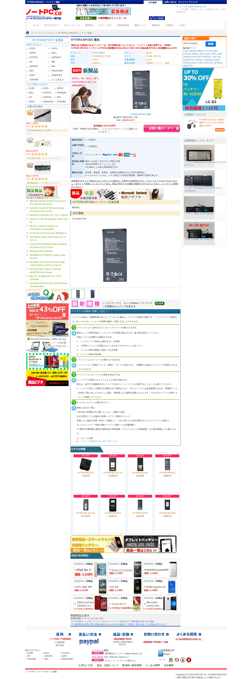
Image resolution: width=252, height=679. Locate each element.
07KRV (200, 63)
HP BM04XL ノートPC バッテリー (43, 183)
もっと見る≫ (57, 79)
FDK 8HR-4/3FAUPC (202, 57)
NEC (31, 71)
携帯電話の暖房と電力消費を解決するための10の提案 (99, 624)
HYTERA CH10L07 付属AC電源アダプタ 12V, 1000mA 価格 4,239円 (212, 122)
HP (30, 62)
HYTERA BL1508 (140, 473)
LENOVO (33, 66)
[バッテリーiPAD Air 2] (90, 569)
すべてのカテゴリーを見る (47, 39)
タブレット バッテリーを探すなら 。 (122, 660)
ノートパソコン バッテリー (42, 33)
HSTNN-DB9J (189, 63)
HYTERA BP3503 (113, 513)
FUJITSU (33, 57)
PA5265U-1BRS (212, 60)
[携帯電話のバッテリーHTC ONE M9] (90, 586)
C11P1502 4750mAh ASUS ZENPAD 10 (48, 233)
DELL (54, 53)
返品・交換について (107, 665)
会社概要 (168, 665)
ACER (32, 48)
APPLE (32, 53)
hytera (134, 303)
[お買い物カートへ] (157, 18)
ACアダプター (34, 44)
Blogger (166, 654)
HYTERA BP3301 (167, 473)
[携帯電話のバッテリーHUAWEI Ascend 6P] (160, 569)
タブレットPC (105, 25)
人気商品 (169, 25)
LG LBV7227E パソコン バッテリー (43, 158)
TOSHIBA (33, 79)
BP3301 (76, 207)
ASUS (54, 48)
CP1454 (209, 51)
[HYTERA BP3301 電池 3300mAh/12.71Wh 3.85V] (125, 254)
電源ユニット (140, 25)
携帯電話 (89, 25)
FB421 (195, 54)
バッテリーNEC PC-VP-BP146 (199, 214)
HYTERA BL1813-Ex (85, 513)
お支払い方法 (86, 665)
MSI (53, 66)
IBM (53, 62)
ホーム (37, 25)
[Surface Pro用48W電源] (140, 194)
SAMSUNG (56, 75)
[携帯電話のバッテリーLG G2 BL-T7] (125, 603)
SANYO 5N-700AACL (193, 60)
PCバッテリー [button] (71, 25)
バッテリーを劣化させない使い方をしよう (97, 441)
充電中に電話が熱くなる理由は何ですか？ (147, 624)
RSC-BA (216, 57)
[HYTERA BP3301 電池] (140, 89)
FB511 (201, 51)
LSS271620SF (190, 51)
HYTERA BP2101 (85, 473)
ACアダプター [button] (51, 25)
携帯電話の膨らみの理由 (142, 621)
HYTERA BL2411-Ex (112, 473)
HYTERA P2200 (140, 513)
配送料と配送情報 (132, 665)
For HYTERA (99, 53)
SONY (32, 75)
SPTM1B (218, 63)
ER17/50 (209, 63)
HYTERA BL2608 (167, 513)
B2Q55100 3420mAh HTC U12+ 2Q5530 (49, 215)
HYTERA (62, 33)
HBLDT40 (188, 66)
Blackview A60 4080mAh (41, 251)
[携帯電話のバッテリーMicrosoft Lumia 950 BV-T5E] (160, 603)
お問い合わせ (170, 2)
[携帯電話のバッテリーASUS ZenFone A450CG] (90, 603)
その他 (181, 25)
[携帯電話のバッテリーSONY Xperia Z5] (125, 569)
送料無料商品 (123, 25)
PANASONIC (57, 71)
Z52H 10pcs (205, 54)
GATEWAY (56, 57)
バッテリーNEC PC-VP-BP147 (199, 239)
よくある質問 (153, 665)
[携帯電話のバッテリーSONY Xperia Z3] (160, 586)
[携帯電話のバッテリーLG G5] (125, 586)
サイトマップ (184, 2)
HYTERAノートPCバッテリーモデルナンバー (95, 621)
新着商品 (156, 25)
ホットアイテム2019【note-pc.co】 (191, 6)
